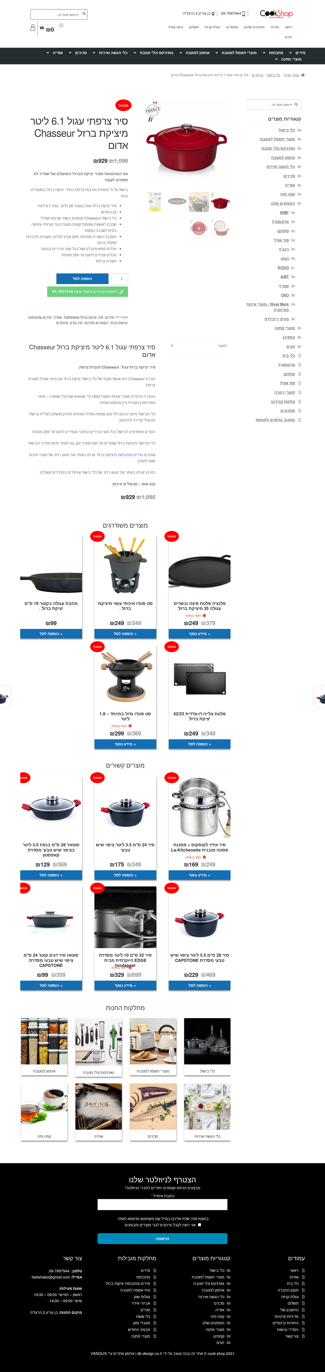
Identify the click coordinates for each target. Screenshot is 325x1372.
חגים (288, 36)
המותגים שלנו (283, 203)
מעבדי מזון (141, 1322)
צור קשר (292, 1336)
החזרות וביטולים (286, 1322)
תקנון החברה (288, 1290)
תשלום (194, 26)
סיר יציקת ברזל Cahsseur (83, 316)
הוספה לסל (82, 278)
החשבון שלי (289, 1309)
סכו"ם (145, 1309)
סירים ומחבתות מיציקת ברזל (120, 454)
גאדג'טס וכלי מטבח (156, 52)
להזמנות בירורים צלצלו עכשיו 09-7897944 (85, 292)
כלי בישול (273, 74)
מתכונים (288, 410)
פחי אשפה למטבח (135, 1290)
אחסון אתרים (123, 1353)
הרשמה (162, 1238)
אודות (275, 26)
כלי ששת (143, 1316)
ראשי (288, 26)
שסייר (57, 316)
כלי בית (288, 355)
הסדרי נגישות (288, 1329)
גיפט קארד (175, 26)
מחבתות (276, 52)
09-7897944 (231, 13)
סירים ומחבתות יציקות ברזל (128, 1283)
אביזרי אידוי (141, 1303)
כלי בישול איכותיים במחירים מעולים (68, 472)
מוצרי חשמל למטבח (239, 52)
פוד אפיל (281, 240)
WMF (284, 212)
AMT (285, 276)
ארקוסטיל (280, 221)
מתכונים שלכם (254, 26)
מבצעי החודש (139, 1329)
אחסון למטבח (198, 52)
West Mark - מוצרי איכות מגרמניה (267, 306)
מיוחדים (257, 74)
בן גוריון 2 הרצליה (197, 13)
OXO (285, 295)
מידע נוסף (198, 633)
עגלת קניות (212, 26)
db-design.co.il (150, 1353)
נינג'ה (284, 249)
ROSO (283, 267)
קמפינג (289, 337)
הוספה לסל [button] (123, 633)
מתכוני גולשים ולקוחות (275, 419)
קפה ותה (287, 194)
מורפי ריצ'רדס (277, 319)
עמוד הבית (291, 74)
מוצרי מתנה (291, 59)
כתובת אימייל (162, 1196)
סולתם (283, 231)
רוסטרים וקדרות (96, 322)
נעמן (285, 258)
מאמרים (232, 26)
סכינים (81, 52)
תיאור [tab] (222, 345)
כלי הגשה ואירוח (113, 52)
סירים (300, 52)
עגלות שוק (142, 1296)
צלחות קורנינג (283, 401)
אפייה (58, 52)
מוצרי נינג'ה (284, 392)
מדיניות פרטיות (287, 1316)
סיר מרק (76, 322)
